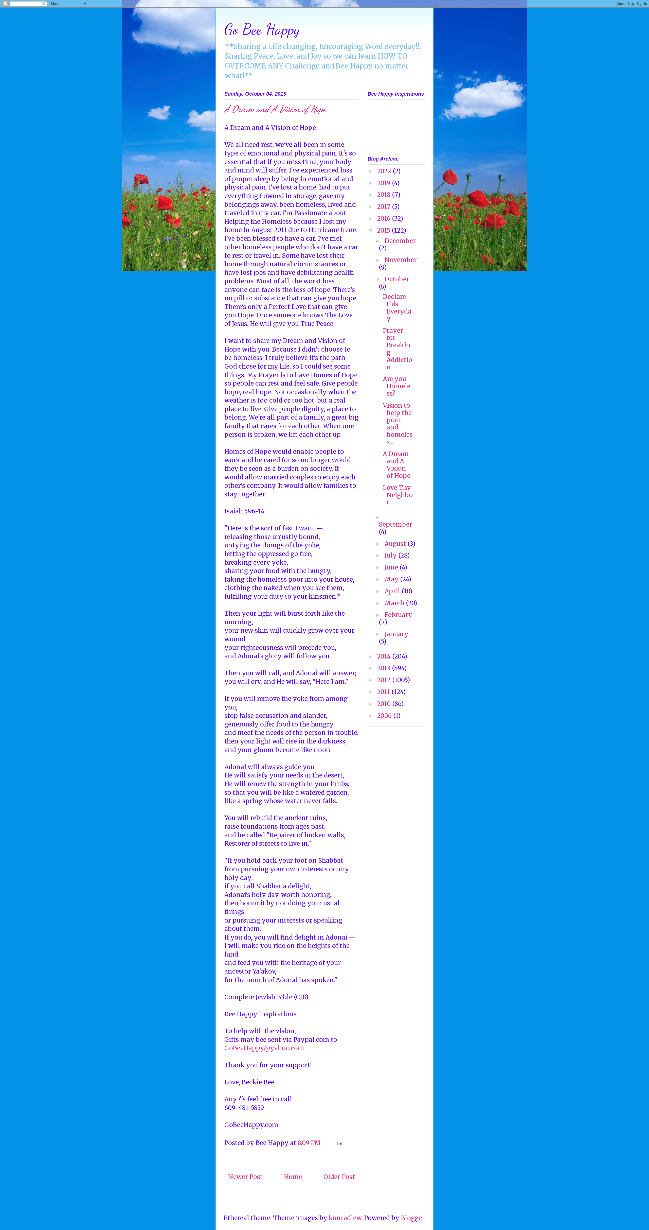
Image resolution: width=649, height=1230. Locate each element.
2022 (385, 171)
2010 (384, 704)
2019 (384, 183)
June (392, 567)
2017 (384, 207)
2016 (384, 218)
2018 (384, 195)
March (395, 603)
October (397, 279)
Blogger (412, 1218)
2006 (385, 716)
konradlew (345, 1218)
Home (293, 1177)
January (396, 634)
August (396, 544)
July (391, 555)
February (398, 615)
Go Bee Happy (262, 29)
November (401, 260)
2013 (384, 668)
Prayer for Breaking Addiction (397, 349)
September (395, 524)
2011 (384, 692)
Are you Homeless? (396, 386)
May (392, 579)
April (393, 591)
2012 (384, 680)
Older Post (339, 1177)
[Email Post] (339, 1143)
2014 (384, 656)
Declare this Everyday (397, 307)
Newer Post (245, 1177)
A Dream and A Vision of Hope (396, 465)
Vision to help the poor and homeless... (398, 424)
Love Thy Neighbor (398, 495)
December (400, 241)
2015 (384, 230)
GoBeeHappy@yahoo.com (264, 1048)
